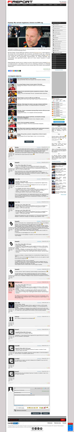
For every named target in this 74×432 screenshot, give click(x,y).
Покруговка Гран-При (57, 46)
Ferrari (46, 55)
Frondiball (17, 358)
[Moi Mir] (15, 70)
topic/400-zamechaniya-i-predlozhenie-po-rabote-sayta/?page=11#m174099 (58, 132)
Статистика (38, 4)
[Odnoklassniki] (13, 70)
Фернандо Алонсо (38, 52)
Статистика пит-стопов (57, 43)
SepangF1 (17, 162)
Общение (55, 4)
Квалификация (56, 37)
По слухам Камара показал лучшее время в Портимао (29, 84)
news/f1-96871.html (54, 152)
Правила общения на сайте (18, 405)
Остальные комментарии (56, 161)
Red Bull (20, 49)
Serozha (16, 147)
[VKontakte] (9, 70)
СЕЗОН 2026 (54, 58)
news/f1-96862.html (54, 159)
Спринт (55, 35)
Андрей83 (17, 345)
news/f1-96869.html (54, 140)
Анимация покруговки (57, 48)
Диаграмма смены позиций (58, 52)
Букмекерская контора (59, 69)
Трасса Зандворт (56, 24)
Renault (48, 62)
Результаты (31, 4)
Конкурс (44, 4)
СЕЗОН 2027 (54, 56)
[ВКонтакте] (8, 25)
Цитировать (39, 147)
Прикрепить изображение (21, 410)
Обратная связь (57, 422)
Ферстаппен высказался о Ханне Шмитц (26, 78)
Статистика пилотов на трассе (58, 26)
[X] (20, 70)
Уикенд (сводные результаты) (58, 30)
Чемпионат (25, 4)
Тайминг (50, 4)
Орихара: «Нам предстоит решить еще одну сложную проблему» (32, 104)
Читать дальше (63, 194)
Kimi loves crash (18, 282)
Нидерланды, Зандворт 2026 (56, 22)
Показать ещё (29, 141)
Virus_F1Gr (17, 179)
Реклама (64, 422)
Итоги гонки (56, 39)
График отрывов (56, 50)
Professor (17, 316)
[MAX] (9, 25)
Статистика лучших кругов (58, 41)
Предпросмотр (36, 413)
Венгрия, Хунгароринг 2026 (56, 54)
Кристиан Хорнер (26, 49)
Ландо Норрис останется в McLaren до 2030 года (28, 97)
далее (65, 161)
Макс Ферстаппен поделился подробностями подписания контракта (33, 128)
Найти (63, 419)
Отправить (45, 413)
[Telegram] (11, 25)
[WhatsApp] (18, 70)
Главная (13, 4)
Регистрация (64, 1)
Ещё (60, 4)
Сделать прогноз (63, 2)
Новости (18, 4)
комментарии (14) (46, 68)
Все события (63, 117)
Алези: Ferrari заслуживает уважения (25, 122)
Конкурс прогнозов (57, 28)
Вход (60, 1)
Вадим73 (17, 329)
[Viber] (17, 70)
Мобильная (50, 422)
